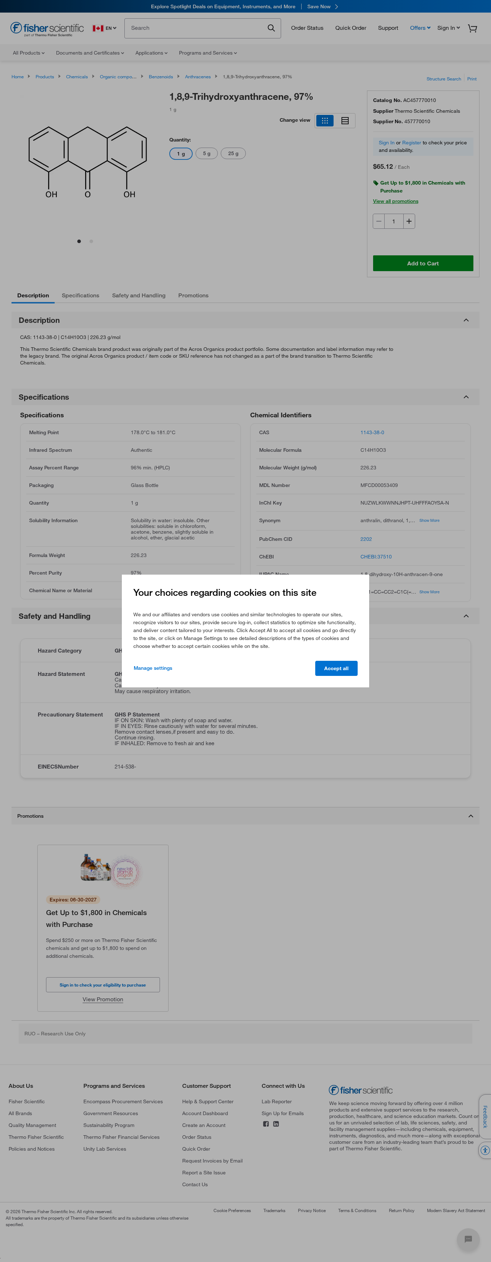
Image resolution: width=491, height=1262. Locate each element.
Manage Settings (153, 668)
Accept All (336, 668)
